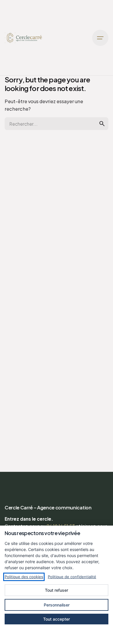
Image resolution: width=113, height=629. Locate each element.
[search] (102, 123)
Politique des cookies (24, 576)
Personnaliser (57, 604)
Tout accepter (56, 619)
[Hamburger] (100, 38)
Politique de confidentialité (72, 576)
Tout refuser (56, 590)
